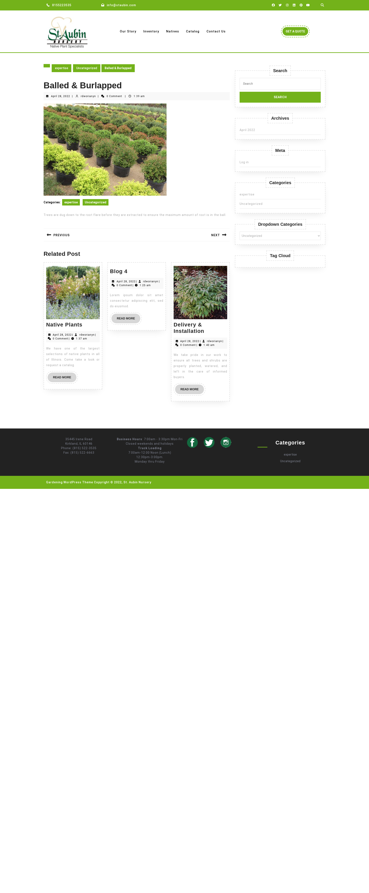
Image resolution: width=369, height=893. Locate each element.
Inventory (151, 31)
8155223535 (61, 5)
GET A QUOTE (297, 32)
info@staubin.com (121, 5)
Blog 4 (118, 271)
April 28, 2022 (60, 96)
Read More (64, 378)
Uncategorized (86, 68)
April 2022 (247, 130)
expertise (61, 68)
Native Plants (64, 325)
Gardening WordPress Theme (69, 482)
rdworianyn (88, 96)
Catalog (192, 31)
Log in (244, 162)
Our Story (128, 31)
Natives (172, 31)
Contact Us (216, 31)
